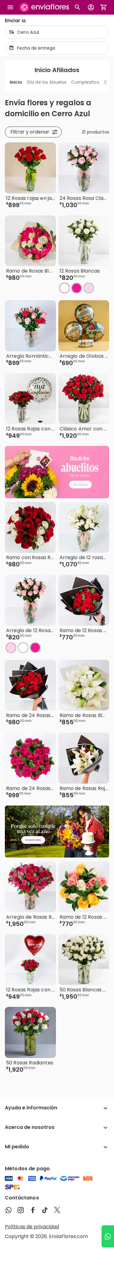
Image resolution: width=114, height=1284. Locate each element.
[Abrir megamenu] (10, 7)
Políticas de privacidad (32, 1226)
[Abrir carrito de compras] (103, 7)
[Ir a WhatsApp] (108, 1236)
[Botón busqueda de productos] (77, 7)
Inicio (16, 82)
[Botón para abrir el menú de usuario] (91, 7)
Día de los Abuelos (47, 82)
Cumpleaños (85, 82)
